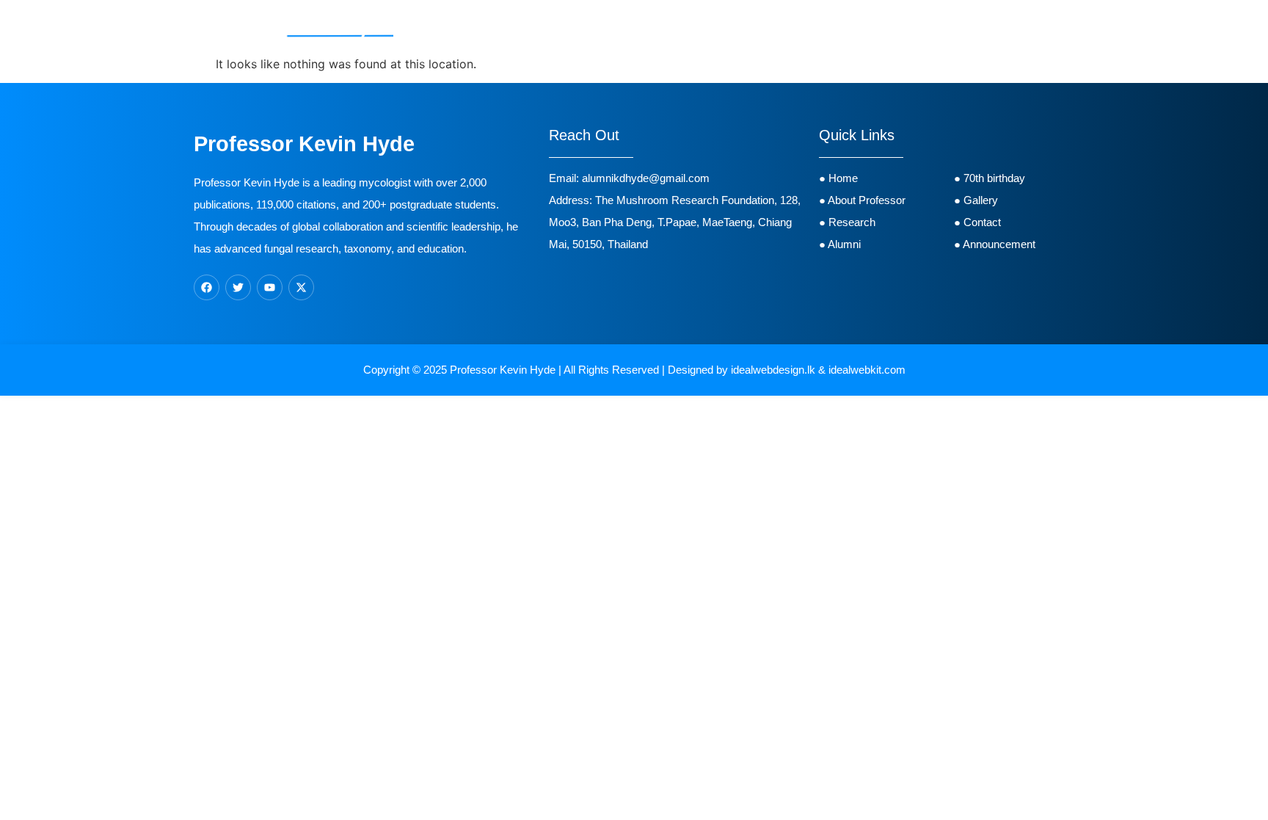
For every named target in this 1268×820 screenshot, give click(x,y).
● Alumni (841, 244)
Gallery (866, 27)
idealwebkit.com (867, 369)
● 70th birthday (989, 178)
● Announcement (994, 244)
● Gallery (976, 200)
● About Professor (862, 200)
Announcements (1022, 27)
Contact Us (932, 27)
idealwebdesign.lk (773, 369)
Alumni (724, 27)
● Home (838, 178)
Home (456, 27)
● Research (847, 222)
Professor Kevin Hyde (502, 369)
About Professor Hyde (547, 27)
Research (648, 27)
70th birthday (795, 27)
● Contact (980, 222)
